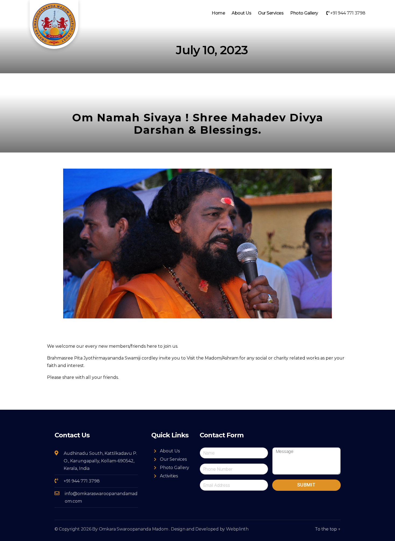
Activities (169, 475)
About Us (241, 13)
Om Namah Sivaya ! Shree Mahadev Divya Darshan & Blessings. (197, 123)
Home (218, 13)
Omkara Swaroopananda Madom (133, 529)
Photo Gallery (304, 13)
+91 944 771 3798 (347, 13)
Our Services (270, 13)
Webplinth (237, 529)
